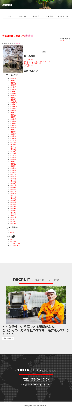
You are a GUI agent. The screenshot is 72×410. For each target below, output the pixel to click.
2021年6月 (13, 148)
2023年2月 (13, 129)
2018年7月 (13, 203)
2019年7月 (13, 184)
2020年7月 (13, 163)
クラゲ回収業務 (28, 59)
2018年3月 (13, 210)
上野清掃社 (7, 4)
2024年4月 (13, 114)
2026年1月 (13, 84)
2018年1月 (13, 214)
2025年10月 (13, 88)
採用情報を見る (8, 338)
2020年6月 (13, 165)
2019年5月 (13, 186)
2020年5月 (13, 167)
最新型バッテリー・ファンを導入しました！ (37, 61)
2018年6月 (13, 204)
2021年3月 (13, 154)
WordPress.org (15, 245)
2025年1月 (13, 101)
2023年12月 (13, 118)
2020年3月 (13, 169)
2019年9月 (13, 180)
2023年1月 (13, 131)
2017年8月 (13, 221)
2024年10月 (13, 106)
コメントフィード (15, 243)
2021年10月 (13, 142)
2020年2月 (13, 171)
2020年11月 (13, 157)
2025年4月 (13, 97)
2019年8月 (13, 182)
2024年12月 (13, 103)
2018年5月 (13, 206)
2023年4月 (13, 125)
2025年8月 (13, 91)
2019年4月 (13, 187)
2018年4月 (13, 208)
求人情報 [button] (49, 16)
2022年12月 (13, 133)
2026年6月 (13, 78)
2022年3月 (13, 137)
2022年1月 (13, 138)
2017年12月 (13, 216)
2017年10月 (13, 219)
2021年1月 (13, 155)
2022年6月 (13, 135)
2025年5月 (13, 95)
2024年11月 (13, 105)
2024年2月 (13, 116)
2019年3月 (13, 189)
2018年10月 (13, 197)
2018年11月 (13, 195)
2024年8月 (13, 110)
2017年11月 (13, 218)
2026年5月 (13, 80)
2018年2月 (13, 212)
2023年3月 (13, 127)
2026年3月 (13, 82)
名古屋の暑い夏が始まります (32, 63)
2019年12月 (13, 174)
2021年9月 (13, 144)
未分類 (12, 232)
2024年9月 (13, 108)
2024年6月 (13, 112)
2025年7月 (13, 93)
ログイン (12, 240)
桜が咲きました (28, 65)
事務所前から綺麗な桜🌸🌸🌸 (17, 35)
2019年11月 (13, 176)
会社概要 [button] (22, 16)
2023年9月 (13, 120)
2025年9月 (13, 90)
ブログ (62, 41)
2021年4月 (13, 152)
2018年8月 (13, 201)
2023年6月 (13, 123)
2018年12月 (13, 193)
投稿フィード (14, 241)
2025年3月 (13, 99)
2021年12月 (13, 140)
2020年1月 (13, 172)
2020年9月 (13, 159)
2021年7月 (13, 146)
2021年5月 (13, 150)
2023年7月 (13, 122)
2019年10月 (13, 178)
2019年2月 (13, 191)
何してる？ (27, 67)
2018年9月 (13, 199)
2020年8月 (13, 161)
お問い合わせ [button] (63, 16)
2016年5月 (13, 223)
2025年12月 (13, 86)
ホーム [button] (9, 16)
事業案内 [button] (36, 16)
